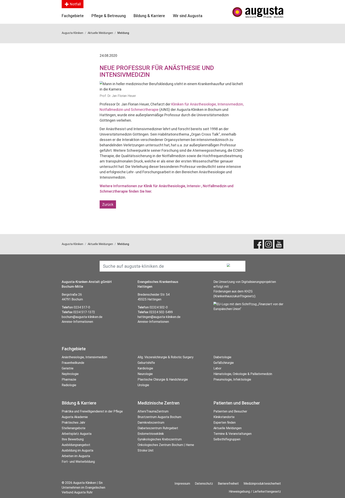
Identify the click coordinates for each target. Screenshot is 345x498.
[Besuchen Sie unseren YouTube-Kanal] (279, 244)
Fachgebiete (73, 16)
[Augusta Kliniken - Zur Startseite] (257, 12)
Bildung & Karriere (149, 16)
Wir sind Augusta (187, 16)
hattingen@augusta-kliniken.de (159, 317)
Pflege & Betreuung (108, 16)
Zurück (107, 204)
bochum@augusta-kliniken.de (82, 317)
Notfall (75, 4)
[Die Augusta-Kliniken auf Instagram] (268, 244)
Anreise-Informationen (77, 322)
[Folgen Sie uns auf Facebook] (258, 244)
